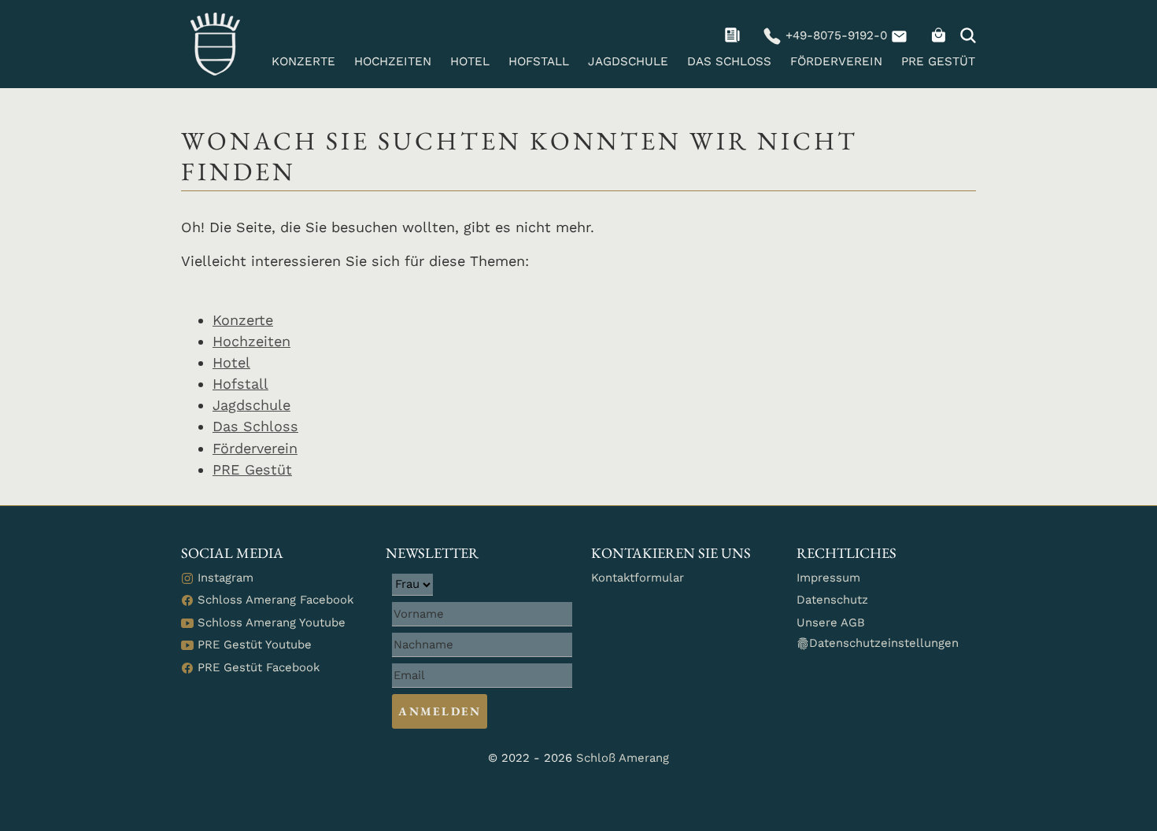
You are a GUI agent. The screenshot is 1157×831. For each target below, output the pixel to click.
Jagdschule (628, 61)
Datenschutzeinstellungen (884, 643)
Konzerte (303, 61)
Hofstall (538, 61)
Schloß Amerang (622, 758)
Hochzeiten (392, 61)
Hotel (470, 61)
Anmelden (439, 711)
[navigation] (734, 35)
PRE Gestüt (938, 61)
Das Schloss (729, 61)
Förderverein (836, 61)
